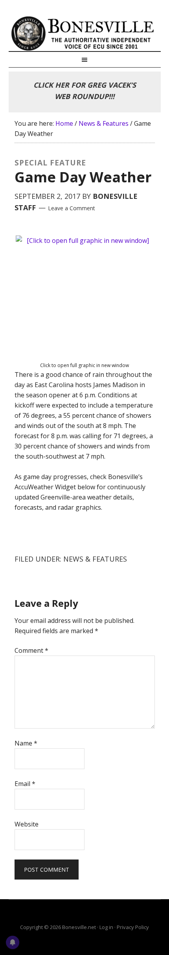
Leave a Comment (71, 208)
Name (26, 743)
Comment (31, 650)
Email (25, 783)
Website (27, 824)
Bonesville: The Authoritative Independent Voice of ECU (85, 33)
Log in (106, 927)
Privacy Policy (133, 927)
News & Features (95, 559)
